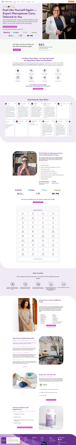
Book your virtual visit (51, 325)
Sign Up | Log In (71, 1)
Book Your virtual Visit (38, 202)
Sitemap (59, 444)
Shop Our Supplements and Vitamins (25, 427)
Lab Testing (25, 440)
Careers (33, 441)
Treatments (25, 439)
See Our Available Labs (51, 399)
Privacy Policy (51, 439)
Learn (33, 440)
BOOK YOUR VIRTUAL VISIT (38, 88)
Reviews (42, 440)
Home (15, 1)
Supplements (28, 1)
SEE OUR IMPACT (17, 49)
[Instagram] (61, 440)
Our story (42, 439)
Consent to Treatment (52, 440)
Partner (33, 1)
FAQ (33, 439)
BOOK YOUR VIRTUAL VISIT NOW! (10, 26)
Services (18, 1)
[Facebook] (59, 440)
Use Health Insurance (44, 181)
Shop (24, 441)
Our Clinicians (23, 1)
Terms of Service (52, 441)
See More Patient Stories (38, 139)
